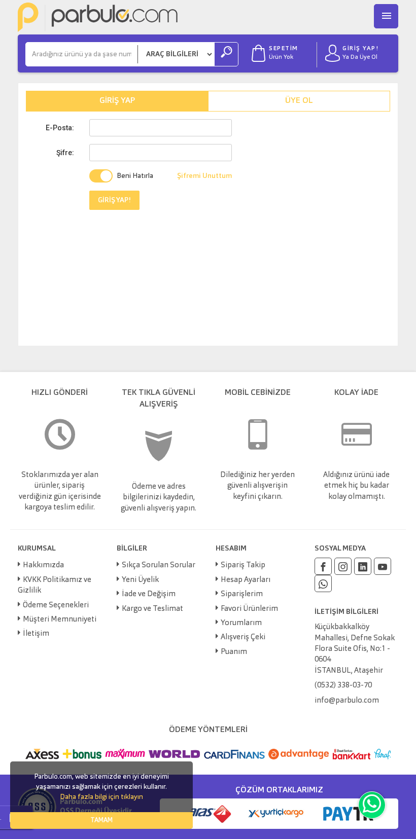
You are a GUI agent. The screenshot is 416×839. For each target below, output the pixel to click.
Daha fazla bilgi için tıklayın (101, 796)
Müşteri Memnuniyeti (59, 620)
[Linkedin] (362, 566)
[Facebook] (323, 566)
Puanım (234, 652)
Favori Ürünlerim (249, 609)
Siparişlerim (242, 594)
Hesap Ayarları (245, 580)
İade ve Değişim (149, 594)
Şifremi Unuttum (204, 175)
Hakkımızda (43, 565)
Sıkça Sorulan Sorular (158, 565)
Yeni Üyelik (140, 580)
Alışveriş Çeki (243, 637)
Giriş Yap (117, 101)
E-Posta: (60, 128)
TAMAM (101, 820)
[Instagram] (343, 566)
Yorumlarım (241, 623)
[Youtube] (382, 566)
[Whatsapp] (323, 583)
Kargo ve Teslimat (152, 609)
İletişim (36, 634)
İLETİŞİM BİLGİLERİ (346, 611)
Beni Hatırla (135, 175)
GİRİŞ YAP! (114, 200)
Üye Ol (299, 101)
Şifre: (65, 153)
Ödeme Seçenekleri (56, 605)
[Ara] (226, 54)
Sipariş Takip (243, 565)
